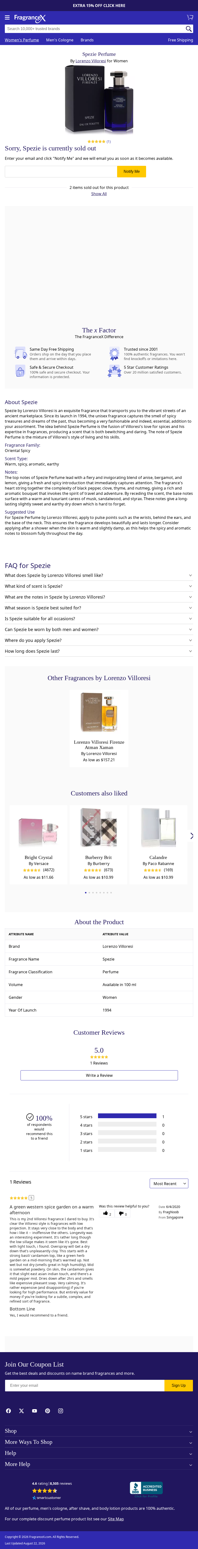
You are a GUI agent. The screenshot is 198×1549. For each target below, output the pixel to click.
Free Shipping (180, 40)
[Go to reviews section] (96, 141)
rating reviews (52, 1484)
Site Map (116, 1519)
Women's (22, 40)
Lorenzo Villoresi (91, 61)
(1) (109, 141)
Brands (87, 40)
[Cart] (190, 18)
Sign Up (179, 1385)
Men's (59, 40)
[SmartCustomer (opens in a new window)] (46, 1498)
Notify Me (132, 171)
